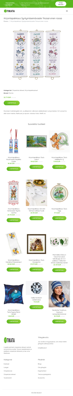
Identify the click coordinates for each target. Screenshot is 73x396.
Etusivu (6, 21)
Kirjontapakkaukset (31, 90)
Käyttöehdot (42, 371)
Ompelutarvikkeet (18, 90)
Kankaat (6, 364)
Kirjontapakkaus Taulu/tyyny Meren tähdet (13, 312)
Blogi (39, 364)
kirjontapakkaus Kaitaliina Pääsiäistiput (14, 261)
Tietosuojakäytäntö (44, 374)
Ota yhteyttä (42, 367)
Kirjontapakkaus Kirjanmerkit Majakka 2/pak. (13, 159)
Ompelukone (8, 371)
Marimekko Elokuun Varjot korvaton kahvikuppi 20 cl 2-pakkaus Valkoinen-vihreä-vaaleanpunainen (59, 259)
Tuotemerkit (8, 378)
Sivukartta (41, 378)
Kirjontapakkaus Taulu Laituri (36, 158)
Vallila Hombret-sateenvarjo (36, 299)
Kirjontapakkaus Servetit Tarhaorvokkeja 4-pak (36, 210)
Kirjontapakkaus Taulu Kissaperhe (36, 261)
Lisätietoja (12, 103)
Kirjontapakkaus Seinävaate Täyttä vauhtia (13, 211)
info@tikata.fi (42, 348)
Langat (6, 367)
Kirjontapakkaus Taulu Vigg (59, 210)
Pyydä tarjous (60, 3)
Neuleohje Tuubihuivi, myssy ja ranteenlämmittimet (59, 312)
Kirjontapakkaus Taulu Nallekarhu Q (59, 158)
